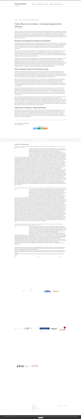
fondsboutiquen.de (24, 253)
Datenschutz (60, 405)
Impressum (65, 405)
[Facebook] (34, 128)
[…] (15, 185)
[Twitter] (36, 128)
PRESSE (33, 407)
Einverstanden (41, 417)
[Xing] (39, 128)
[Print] (45, 128)
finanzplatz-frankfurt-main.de (36, 408)
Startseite (15, 19)
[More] (47, 128)
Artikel (33, 404)
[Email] (43, 128)
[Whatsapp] (41, 128)
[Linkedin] (38, 128)
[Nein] (79, 417)
